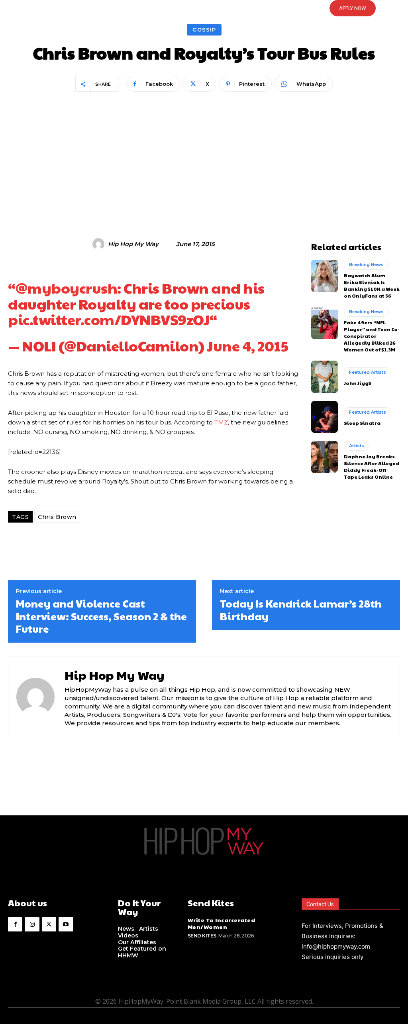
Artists (356, 445)
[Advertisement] (204, 154)
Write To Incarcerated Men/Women (221, 923)
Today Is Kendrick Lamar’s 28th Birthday (301, 609)
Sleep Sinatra (362, 423)
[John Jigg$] (324, 377)
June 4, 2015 (247, 345)
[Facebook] (15, 924)
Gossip (204, 29)
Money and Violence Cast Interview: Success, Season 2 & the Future (101, 616)
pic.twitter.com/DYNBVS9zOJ (109, 319)
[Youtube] (66, 924)
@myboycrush (67, 288)
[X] (49, 924)
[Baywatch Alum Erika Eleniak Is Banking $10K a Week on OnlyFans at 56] (324, 276)
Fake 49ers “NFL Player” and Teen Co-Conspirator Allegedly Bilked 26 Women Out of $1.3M (372, 335)
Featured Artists (367, 372)
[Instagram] (32, 924)
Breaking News (366, 264)
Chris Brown (57, 517)
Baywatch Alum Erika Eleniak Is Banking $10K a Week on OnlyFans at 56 (372, 285)
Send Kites (202, 936)
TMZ (221, 422)
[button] (204, 8)
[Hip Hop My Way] (99, 244)
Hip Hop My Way (133, 244)
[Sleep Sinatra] (324, 417)
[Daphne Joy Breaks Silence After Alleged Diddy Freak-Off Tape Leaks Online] (324, 457)
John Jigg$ (357, 383)
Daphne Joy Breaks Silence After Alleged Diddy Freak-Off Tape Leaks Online (371, 466)
